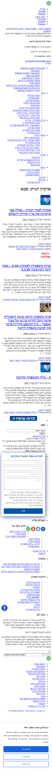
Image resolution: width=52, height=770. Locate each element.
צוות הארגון (35, 165)
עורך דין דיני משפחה (36, 706)
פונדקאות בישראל (37, 689)
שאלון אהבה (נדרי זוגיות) (29, 108)
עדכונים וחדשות (28, 360)
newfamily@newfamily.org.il (38, 61)
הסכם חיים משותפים (31, 78)
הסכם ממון (35, 70)
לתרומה (42, 177)
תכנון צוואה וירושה (32, 137)
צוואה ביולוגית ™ (32, 142)
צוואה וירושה (39, 135)
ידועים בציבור (34, 98)
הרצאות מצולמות (32, 175)
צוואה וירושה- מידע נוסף (29, 152)
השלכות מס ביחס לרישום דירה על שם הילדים (20, 571)
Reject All (26, 764)
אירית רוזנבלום (33, 162)
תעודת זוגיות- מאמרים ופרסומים (26, 110)
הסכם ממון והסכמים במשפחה (32, 68)
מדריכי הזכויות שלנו (17, 531)
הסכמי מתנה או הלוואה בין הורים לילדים (23, 85)
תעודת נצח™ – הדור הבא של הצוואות (23, 140)
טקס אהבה (35, 105)
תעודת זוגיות (20, 534)
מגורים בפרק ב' (33, 132)
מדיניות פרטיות (33, 182)
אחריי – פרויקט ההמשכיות (28, 145)
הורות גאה (41, 694)
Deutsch (41, 14)
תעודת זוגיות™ (33, 95)
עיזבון (43, 696)
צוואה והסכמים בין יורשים (29, 80)
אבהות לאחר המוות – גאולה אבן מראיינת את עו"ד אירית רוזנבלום (29, 212)
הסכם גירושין (39, 686)
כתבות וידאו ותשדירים (25, 246)
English (42, 11)
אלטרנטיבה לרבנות (32, 103)
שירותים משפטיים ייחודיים (28, 160)
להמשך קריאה (45, 244)
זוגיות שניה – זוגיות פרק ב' (29, 115)
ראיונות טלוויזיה (33, 172)
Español (41, 21)
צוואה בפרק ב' (34, 127)
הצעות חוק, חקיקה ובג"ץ (29, 592)
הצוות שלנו (40, 676)
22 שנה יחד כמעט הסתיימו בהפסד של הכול (21, 564)
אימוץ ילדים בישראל (36, 674)
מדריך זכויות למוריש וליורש (28, 150)
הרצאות (42, 553)
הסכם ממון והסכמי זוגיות (15, 536)
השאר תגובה (21, 249)
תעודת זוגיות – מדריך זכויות (28, 113)
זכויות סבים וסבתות (27, 299)
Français (41, 24)
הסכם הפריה (34, 83)
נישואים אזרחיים (33, 100)
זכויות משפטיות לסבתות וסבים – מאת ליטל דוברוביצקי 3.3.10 (26, 267)
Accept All (26, 749)
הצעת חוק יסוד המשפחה (29, 170)
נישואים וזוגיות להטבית (35, 671)
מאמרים (36, 587)
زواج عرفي (40, 16)
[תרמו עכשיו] (23, 420)
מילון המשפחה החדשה (25, 412)
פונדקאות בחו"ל (38, 691)
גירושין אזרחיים (38, 679)
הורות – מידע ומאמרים (30, 544)
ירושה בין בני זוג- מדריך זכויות (27, 147)
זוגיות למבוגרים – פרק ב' (35, 120)
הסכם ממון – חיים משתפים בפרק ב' (25, 125)
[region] (26, 746)
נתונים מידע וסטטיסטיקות (29, 602)
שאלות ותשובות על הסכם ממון (32, 699)
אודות (42, 155)
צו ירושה (41, 681)
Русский (41, 19)
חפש (43, 425)
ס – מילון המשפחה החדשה (33, 377)
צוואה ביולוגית (34, 541)
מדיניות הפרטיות (33, 609)
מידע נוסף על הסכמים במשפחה (26, 88)
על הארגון (35, 157)
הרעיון (42, 167)
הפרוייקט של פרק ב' (31, 123)
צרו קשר (41, 180)
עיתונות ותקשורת (36, 249)
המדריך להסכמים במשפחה (28, 90)
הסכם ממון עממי (33, 75)
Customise (26, 757)
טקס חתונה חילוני (38, 684)
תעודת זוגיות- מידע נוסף (30, 118)
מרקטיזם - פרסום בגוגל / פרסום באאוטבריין (26, 711)
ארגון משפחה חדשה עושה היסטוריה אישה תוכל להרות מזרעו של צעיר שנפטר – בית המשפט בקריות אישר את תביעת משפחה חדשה (27, 322)
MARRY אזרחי (33, 597)
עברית (42, 9)
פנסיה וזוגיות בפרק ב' (31, 130)
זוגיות (43, 93)
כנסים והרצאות (33, 594)
